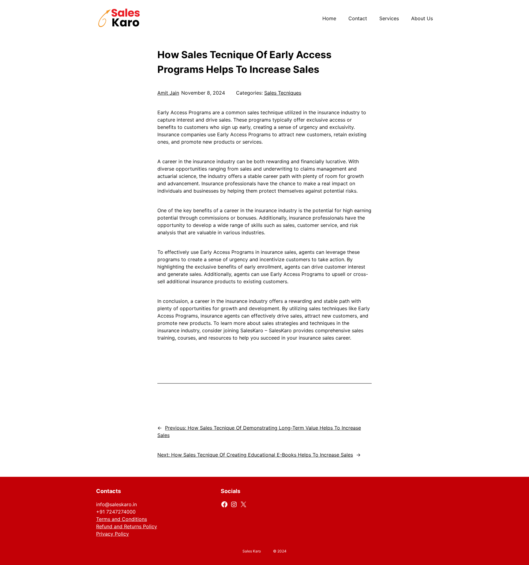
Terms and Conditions (121, 519)
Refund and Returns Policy (126, 526)
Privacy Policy (112, 534)
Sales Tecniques (282, 93)
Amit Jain (168, 93)
